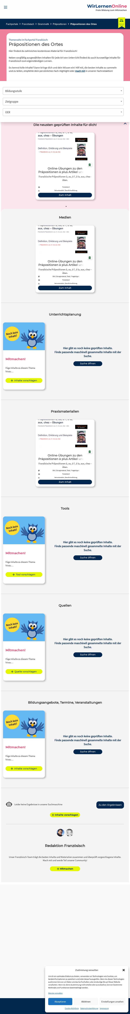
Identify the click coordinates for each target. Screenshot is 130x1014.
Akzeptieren (60, 1001)
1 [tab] (66, 206)
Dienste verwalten (55, 993)
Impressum (104, 1008)
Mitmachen (66, 868)
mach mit (80, 70)
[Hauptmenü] (5, 7)
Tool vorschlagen (25, 574)
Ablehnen (86, 1001)
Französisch (28, 24)
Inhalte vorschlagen (25, 380)
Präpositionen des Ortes (83, 24)
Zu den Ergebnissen (110, 804)
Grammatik (43, 24)
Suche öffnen (88, 363)
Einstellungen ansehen (112, 1001)
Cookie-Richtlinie (72, 1008)
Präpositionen (60, 24)
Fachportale (12, 24)
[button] (123, 970)
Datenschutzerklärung (89, 1008)
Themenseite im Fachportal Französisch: (28, 39)
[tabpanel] (65, 166)
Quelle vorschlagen (26, 671)
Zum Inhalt (65, 195)
